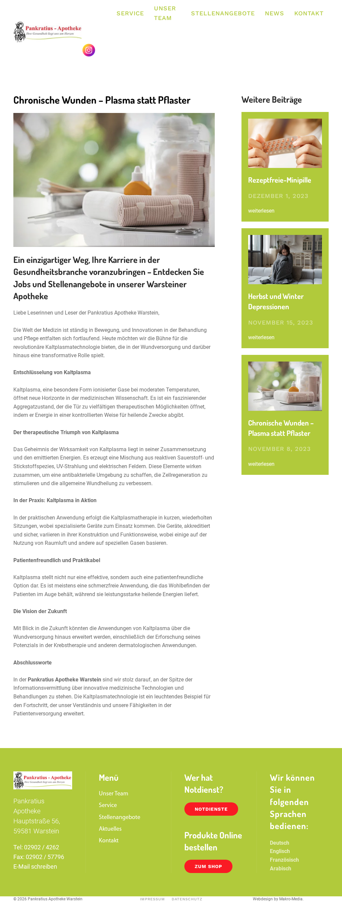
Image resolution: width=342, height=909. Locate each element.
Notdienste (211, 809)
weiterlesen (261, 211)
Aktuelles (110, 829)
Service (130, 13)
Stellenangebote (223, 13)
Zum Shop (208, 866)
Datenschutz (187, 899)
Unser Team (165, 13)
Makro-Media (291, 899)
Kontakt (309, 13)
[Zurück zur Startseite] (47, 31)
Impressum (152, 899)
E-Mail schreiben (35, 866)
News (274, 13)
